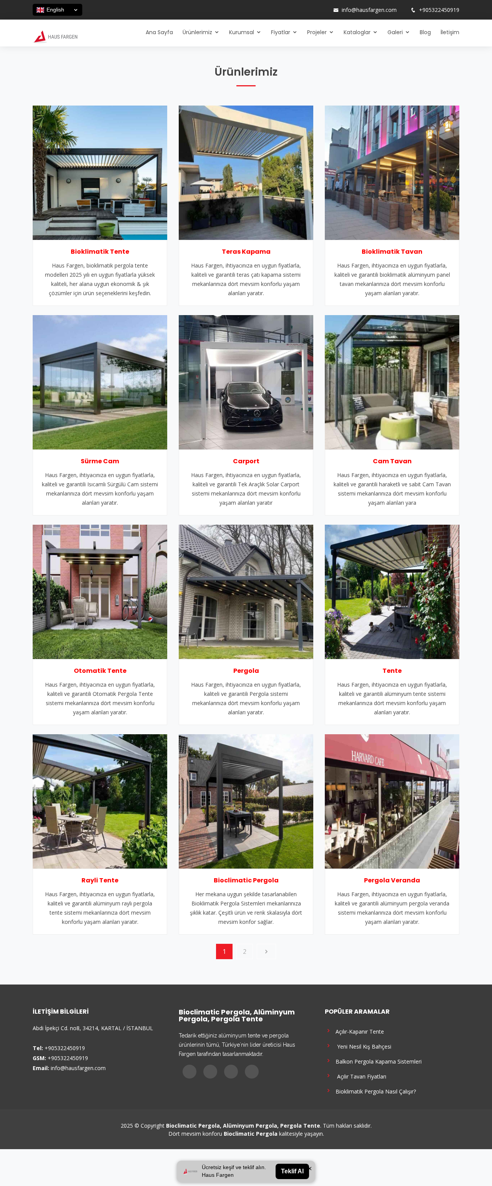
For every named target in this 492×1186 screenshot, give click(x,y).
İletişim (449, 32)
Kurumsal (241, 32)
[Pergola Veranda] (392, 800)
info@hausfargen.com (369, 10)
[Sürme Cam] (100, 381)
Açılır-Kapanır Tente (358, 1031)
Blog (425, 32)
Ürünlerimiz (197, 32)
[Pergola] (246, 591)
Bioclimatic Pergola (246, 880)
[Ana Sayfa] (55, 36)
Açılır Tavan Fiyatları (359, 1076)
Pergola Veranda (392, 880)
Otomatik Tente (100, 670)
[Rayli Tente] (100, 800)
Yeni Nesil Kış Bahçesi (361, 1046)
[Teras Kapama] (246, 172)
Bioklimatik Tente (100, 251)
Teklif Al (292, 1171)
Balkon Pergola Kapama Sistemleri (377, 1061)
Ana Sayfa (159, 32)
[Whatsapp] (322, 10)
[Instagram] (302, 10)
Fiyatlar (280, 32)
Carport (246, 461)
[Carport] (246, 381)
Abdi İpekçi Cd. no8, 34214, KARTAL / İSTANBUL (93, 1028)
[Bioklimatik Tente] (100, 172)
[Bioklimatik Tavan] (392, 172)
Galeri (395, 32)
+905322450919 (439, 10)
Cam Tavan (392, 461)
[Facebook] (292, 10)
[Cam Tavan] (392, 381)
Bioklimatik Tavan (392, 251)
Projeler (317, 32)
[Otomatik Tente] (100, 591)
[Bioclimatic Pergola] (246, 800)
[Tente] (392, 591)
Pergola (246, 670)
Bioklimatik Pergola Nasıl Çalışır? (374, 1091)
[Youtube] (312, 10)
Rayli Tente (99, 880)
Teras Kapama (246, 251)
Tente (392, 670)
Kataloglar (357, 32)
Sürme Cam (100, 461)
